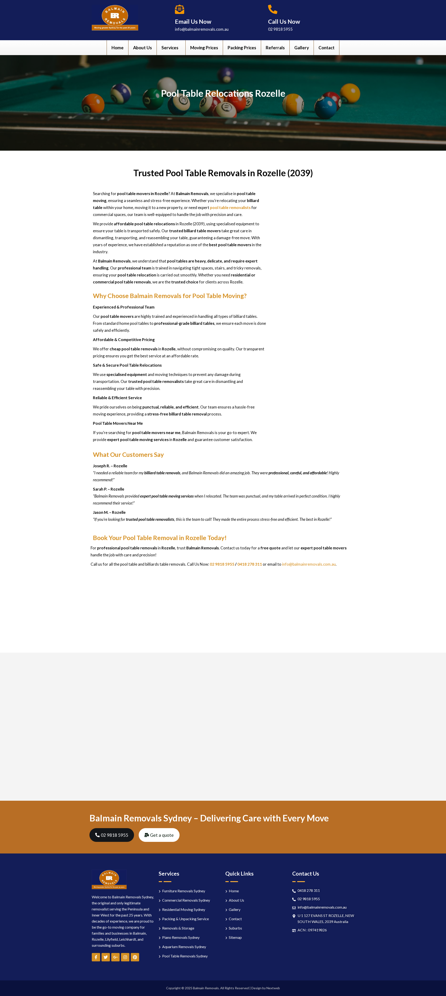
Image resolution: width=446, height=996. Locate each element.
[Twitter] (106, 957)
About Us (142, 47)
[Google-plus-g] (115, 957)
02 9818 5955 (280, 29)
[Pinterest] (135, 957)
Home (118, 47)
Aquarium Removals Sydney (184, 946)
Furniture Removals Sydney (183, 891)
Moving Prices (204, 47)
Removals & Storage (178, 928)
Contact (326, 47)
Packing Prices (242, 47)
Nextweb (273, 988)
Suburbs (235, 928)
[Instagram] (125, 957)
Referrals (275, 47)
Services (169, 47)
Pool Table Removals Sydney (185, 956)
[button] (171, 47)
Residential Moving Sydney (183, 909)
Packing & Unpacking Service (185, 918)
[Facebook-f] (96, 957)
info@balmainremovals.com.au (202, 29)
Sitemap (235, 937)
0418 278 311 (250, 564)
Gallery (301, 47)
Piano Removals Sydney (181, 937)
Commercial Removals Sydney (186, 900)
